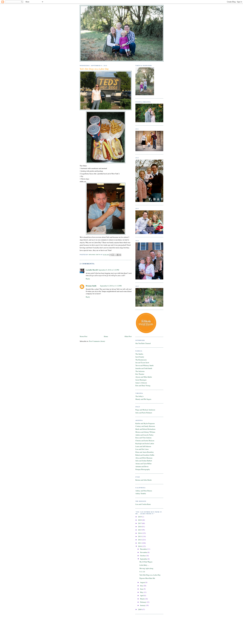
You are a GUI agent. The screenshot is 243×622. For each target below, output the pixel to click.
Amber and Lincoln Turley (144, 435)
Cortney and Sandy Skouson (145, 426)
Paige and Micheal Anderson (145, 410)
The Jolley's (139, 396)
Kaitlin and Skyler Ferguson (145, 423)
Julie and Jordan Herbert (143, 460)
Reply (88, 279)
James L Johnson (141, 383)
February (143, 602)
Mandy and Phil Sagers (143, 399)
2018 (140, 520)
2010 (140, 546)
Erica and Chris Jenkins (143, 438)
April (142, 595)
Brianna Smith (91, 285)
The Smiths (139, 354)
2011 (140, 543)
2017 (140, 523)
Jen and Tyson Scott (142, 362)
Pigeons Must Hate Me (147, 578)
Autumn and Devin (141, 466)
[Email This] (110, 255)
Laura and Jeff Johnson (143, 446)
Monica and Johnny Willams (145, 432)
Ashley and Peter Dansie (143, 491)
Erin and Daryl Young (142, 385)
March (142, 599)
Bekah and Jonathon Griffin (144, 455)
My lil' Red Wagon (145, 562)
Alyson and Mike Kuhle (143, 377)
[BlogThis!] (113, 255)
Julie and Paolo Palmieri (143, 413)
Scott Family (139, 357)
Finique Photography (142, 469)
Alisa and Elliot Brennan (143, 458)
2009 (140, 609)
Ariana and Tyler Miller (143, 463)
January (143, 605)
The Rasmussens (141, 360)
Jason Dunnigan (140, 380)
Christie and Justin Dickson (144, 440)
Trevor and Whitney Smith (144, 365)
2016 (140, 526)
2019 (140, 517)
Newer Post (83, 336)
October (143, 555)
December (143, 549)
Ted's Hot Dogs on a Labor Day (150, 575)
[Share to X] (115, 255)
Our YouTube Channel (143, 343)
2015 (140, 530)
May (142, 592)
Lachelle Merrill (92, 270)
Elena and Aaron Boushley (144, 452)
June (142, 589)
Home (106, 336)
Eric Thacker (139, 374)
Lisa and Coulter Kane (143, 504)
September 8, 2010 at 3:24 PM (108, 270)
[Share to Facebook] (117, 255)
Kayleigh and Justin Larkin (144, 443)
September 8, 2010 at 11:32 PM (111, 286)
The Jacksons (140, 371)
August (142, 582)
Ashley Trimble (140, 493)
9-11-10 (142, 571)
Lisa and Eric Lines (142, 449)
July (141, 585)
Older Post (128, 336)
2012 (140, 540)
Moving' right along (146, 568)
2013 (140, 536)
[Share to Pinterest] (120, 255)
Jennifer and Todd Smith (143, 368)
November (144, 552)
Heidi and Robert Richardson (145, 429)
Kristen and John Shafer (143, 480)
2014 (140, 533)
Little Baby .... (144, 565)
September (144, 559)
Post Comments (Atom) (97, 341)
